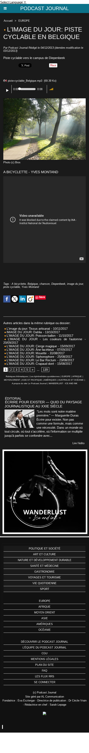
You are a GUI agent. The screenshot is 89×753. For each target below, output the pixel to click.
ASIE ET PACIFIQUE (32, 380)
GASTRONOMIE (44, 571)
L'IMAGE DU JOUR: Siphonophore (30, 356)
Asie (44, 618)
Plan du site (44, 664)
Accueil (8, 20)
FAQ (44, 670)
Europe (44, 600)
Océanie (44, 629)
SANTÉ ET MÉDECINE (44, 565)
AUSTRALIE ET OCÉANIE (71, 380)
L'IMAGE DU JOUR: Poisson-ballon (30, 335)
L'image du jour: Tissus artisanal (28, 328)
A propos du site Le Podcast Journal (29, 383)
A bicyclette (19, 283)
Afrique (44, 606)
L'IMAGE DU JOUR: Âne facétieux (30, 349)
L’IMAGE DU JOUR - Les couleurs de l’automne (44, 339)
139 (45, 369)
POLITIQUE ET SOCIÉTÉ (44, 548)
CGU (44, 653)
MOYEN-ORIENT (12, 380)
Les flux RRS (44, 676)
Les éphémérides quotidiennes (45, 376)
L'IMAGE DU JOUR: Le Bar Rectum (31, 360)
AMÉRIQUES (50, 380)
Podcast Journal (44, 8)
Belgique (33, 283)
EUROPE (24, 20)
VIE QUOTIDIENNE (44, 583)
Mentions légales (44, 659)
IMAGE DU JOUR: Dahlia (24, 332)
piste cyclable (11, 286)
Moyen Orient (44, 612)
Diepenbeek (58, 283)
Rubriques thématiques (17, 376)
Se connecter (44, 682)
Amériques (44, 624)
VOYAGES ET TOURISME (44, 577)
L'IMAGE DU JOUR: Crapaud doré (30, 363)
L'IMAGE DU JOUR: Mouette (26, 353)
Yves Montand (30, 286)
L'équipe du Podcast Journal (44, 647)
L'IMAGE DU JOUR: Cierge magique (31, 346)
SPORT (44, 589)
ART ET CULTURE (44, 554)
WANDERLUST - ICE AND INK (63, 383)
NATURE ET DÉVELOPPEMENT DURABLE (44, 560)
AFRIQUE (77, 376)
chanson (45, 283)
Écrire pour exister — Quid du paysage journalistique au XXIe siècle (43, 404)
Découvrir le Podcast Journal (44, 641)
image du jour (75, 283)
